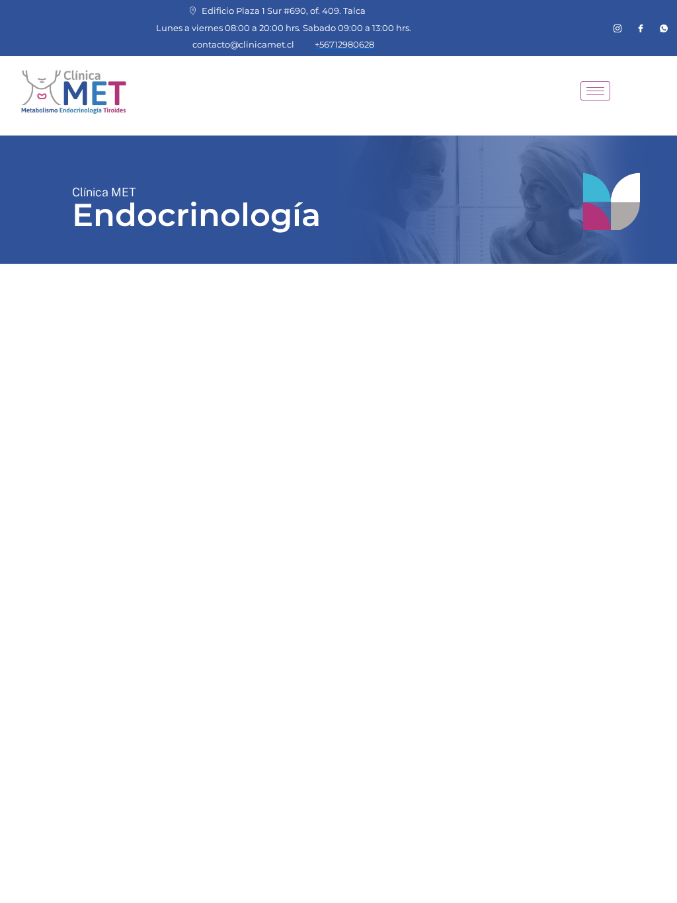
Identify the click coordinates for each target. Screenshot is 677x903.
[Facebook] (641, 28)
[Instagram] (617, 28)
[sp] (664, 28)
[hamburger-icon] (595, 90)
